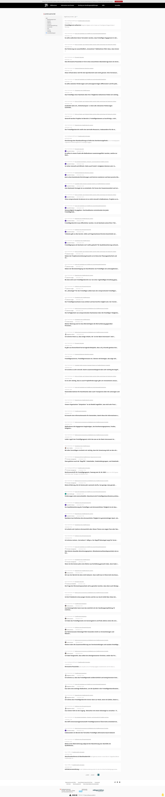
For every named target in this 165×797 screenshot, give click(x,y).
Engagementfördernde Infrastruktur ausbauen (84, 68)
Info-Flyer (68, 784)
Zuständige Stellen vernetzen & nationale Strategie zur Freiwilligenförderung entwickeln (92, 183)
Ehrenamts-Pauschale (79, 57)
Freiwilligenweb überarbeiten (80, 411)
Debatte (49, 21)
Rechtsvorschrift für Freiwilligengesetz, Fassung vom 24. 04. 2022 (88, 457)
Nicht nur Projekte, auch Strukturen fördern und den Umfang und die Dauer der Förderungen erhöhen (95, 44)
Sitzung (48, 30)
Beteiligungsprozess (51, 19)
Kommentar (49, 27)
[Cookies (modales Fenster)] (162, 795)
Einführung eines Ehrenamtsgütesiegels (83, 229)
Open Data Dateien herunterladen (91, 784)
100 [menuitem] (75, 16)
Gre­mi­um (49, 24)
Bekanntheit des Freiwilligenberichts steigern (84, 125)
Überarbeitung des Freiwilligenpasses (82, 90)
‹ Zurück (92, 774)
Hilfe (103, 5)
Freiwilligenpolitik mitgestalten (84, 20)
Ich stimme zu (119, 1)
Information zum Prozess (67, 5)
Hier (111, 1)
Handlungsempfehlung (52, 25)
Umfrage (49, 31)
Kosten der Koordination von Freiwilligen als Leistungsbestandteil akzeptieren (90, 33)
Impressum (97, 782)
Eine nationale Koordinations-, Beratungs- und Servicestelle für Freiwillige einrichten (92, 161)
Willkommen (53, 5)
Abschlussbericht (77, 784)
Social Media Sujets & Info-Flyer (85, 782)
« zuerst (87, 774)
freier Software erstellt (90, 795)
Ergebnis (49, 22)
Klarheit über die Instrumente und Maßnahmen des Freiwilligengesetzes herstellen (91, 308)
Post (48, 28)
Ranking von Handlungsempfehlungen (88, 5)
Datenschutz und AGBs (70, 782)
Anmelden (117, 5)
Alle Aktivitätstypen (51, 33)
